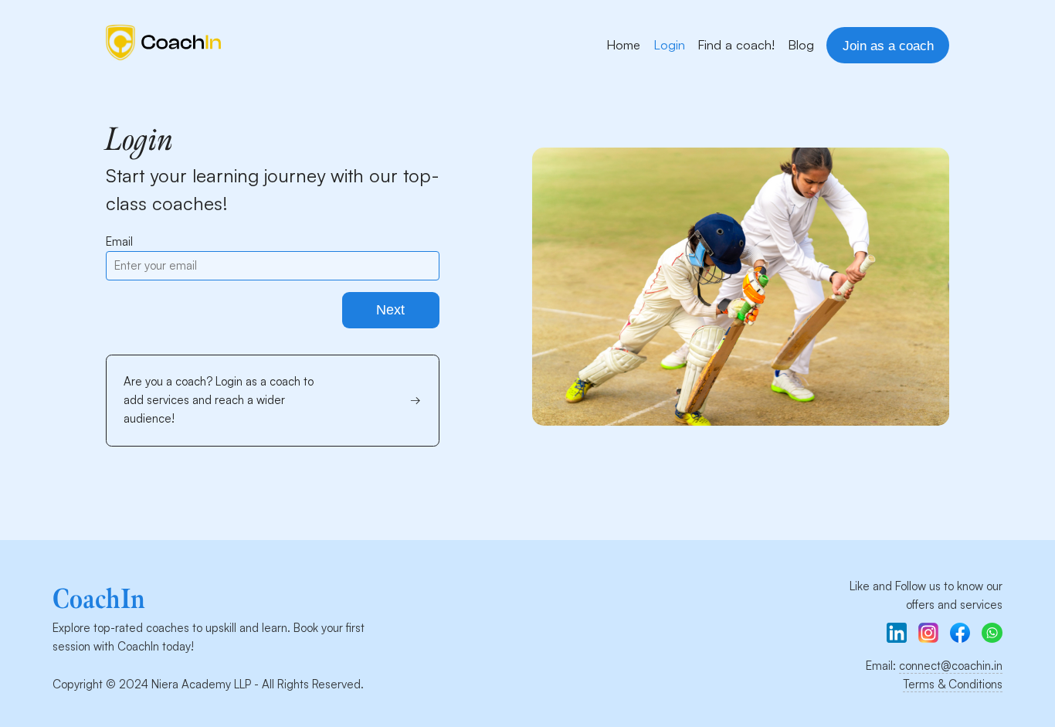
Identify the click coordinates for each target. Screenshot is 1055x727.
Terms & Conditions (952, 684)
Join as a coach (888, 46)
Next (390, 310)
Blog (801, 44)
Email (119, 241)
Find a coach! (736, 44)
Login (669, 44)
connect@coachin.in (950, 665)
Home (623, 44)
